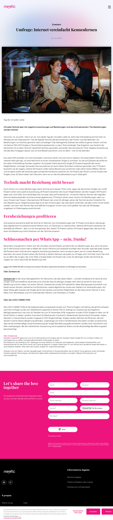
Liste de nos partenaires (12, 518)
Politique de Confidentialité (78, 487)
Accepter (93, 511)
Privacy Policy (57, 446)
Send (63, 429)
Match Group (7, 503)
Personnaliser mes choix (78, 511)
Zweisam (56, 24)
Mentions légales (74, 477)
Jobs (25, 503)
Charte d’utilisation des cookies (80, 482)
